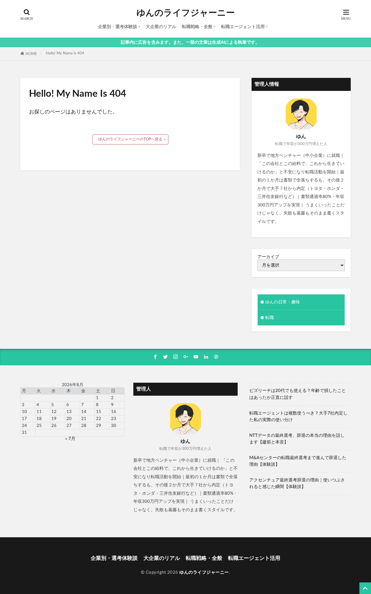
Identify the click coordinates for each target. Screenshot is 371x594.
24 (24, 426)
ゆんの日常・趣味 (282, 302)
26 (54, 426)
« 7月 (70, 439)
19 (54, 419)
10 (24, 412)
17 (24, 419)
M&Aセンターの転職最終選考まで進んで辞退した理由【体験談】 (297, 461)
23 (113, 419)
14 (83, 412)
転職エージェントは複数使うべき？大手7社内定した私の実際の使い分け (298, 416)
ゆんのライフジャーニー (186, 13)
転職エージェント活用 (243, 27)
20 (69, 419)
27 (69, 426)
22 (98, 419)
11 (39, 412)
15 (98, 412)
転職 (269, 318)
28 (83, 426)
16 (113, 412)
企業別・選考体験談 (117, 27)
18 (39, 419)
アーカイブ (268, 257)
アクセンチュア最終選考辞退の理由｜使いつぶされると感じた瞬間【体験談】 (297, 483)
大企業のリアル (161, 27)
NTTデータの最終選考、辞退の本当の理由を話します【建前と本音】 (297, 438)
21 (83, 419)
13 (69, 412)
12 (54, 412)
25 (39, 426)
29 (98, 426)
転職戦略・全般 (197, 27)
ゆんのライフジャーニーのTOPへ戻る (130, 139)
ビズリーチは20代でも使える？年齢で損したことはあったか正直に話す (297, 393)
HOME (31, 54)
